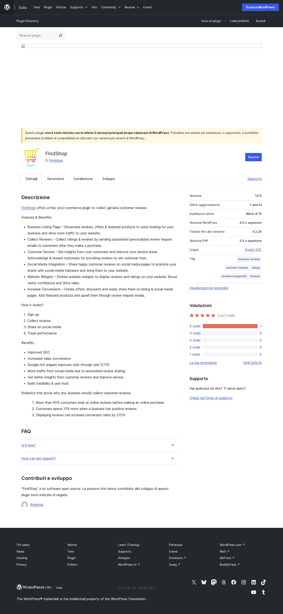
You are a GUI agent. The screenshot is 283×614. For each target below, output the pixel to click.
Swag (174, 564)
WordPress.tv (129, 564)
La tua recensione (203, 363)
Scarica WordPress (260, 7)
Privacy (22, 564)
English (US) (253, 249)
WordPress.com (232, 545)
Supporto (255, 179)
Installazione (83, 179)
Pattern (72, 564)
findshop (56, 160)
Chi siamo (23, 545)
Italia (59, 587)
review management (234, 276)
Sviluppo (108, 179)
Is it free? (28, 445)
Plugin (71, 558)
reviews (255, 276)
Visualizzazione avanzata (209, 288)
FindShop (28, 208)
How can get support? (38, 458)
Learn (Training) (129, 545)
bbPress (227, 558)
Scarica (253, 157)
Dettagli (31, 179)
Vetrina (72, 545)
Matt (225, 551)
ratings (256, 267)
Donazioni (177, 558)
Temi (70, 551)
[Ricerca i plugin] (60, 35)
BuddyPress (230, 564)
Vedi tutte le (252, 363)
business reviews (249, 259)
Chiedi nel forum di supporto (211, 398)
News (20, 551)
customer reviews (237, 267)
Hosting (22, 558)
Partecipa (175, 545)
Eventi (173, 551)
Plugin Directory (28, 21)
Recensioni (55, 179)
